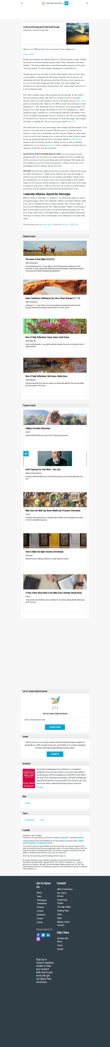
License (40, 911)
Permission (65, 224)
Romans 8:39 (50, 145)
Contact (40, 918)
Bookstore (41, 914)
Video (59, 914)
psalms (28, 803)
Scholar (60, 949)
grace (42, 820)
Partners (40, 907)
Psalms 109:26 (28, 54)
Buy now (40, 787)
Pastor (60, 945)
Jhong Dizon (47, 224)
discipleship (29, 820)
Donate (31, 16)
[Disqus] (55, 654)
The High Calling (64, 907)
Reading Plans (63, 910)
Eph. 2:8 (71, 121)
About (24, 16)
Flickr (76, 224)
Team (39, 896)
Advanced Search (43, 929)
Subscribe (55, 727)
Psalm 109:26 (81, 100)
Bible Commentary (65, 889)
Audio (59, 918)
